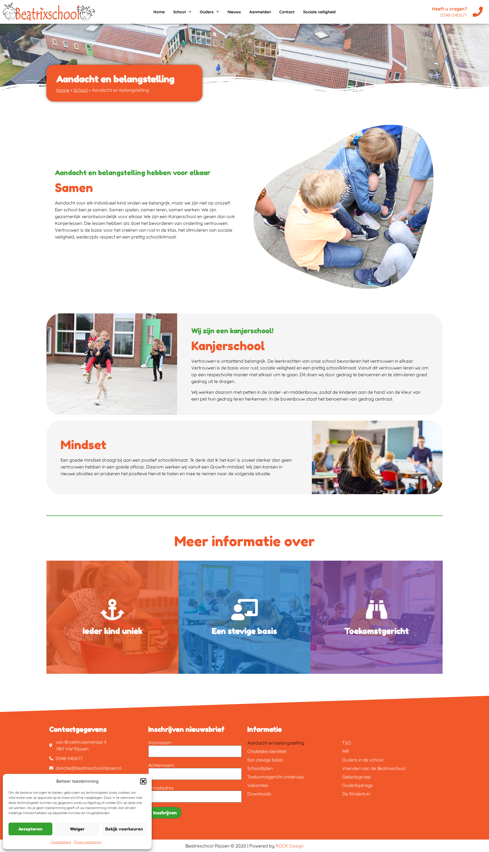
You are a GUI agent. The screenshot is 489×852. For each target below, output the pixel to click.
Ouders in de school (362, 760)
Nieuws (234, 11)
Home (159, 11)
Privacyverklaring (87, 842)
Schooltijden (260, 768)
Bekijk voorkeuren (124, 829)
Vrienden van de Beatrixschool (374, 768)
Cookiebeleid (61, 842)
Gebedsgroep (356, 777)
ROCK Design (290, 846)
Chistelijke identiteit (266, 751)
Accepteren (30, 829)
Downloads (259, 794)
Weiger (77, 829)
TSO (346, 743)
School (179, 11)
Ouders (207, 11)
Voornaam (159, 742)
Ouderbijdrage (357, 785)
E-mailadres (161, 788)
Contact (287, 11)
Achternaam (161, 765)
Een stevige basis (265, 760)
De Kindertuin (356, 794)
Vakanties (257, 785)
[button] (143, 781)
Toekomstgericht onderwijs (275, 777)
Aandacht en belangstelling (275, 743)
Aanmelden (260, 11)
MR (345, 751)
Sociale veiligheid (319, 11)
